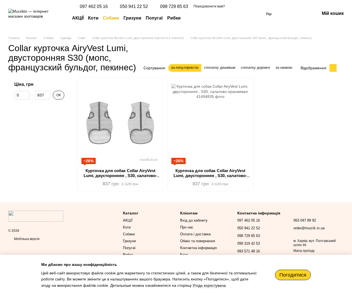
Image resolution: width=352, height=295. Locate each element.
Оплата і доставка (195, 234)
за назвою (284, 67)
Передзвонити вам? (209, 6)
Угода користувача (209, 285)
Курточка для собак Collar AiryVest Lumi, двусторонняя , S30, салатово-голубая (120, 175)
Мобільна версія (26, 239)
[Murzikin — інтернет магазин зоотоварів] (35, 216)
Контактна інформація (198, 248)
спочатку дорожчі (255, 67)
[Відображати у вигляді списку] (340, 67)
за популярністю (185, 67)
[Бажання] (286, 13)
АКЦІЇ (78, 18)
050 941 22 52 (134, 6)
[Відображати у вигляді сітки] (333, 67)
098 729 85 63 (174, 6)
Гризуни (132, 18)
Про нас (186, 227)
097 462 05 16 (94, 6)
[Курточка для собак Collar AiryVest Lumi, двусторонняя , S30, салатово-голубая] (120, 123)
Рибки (174, 18)
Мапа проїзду (304, 251)
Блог (184, 255)
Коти (93, 18)
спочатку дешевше (219, 67)
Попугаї (154, 18)
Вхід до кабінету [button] (194, 220)
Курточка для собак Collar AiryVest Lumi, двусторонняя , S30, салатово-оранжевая (210, 175)
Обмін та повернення (197, 241)
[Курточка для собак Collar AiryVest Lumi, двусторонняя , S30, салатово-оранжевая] (210, 123)
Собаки (111, 18)
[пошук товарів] (190, 18)
